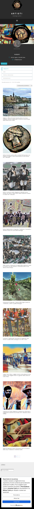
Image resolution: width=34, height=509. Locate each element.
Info (4, 72)
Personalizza (16, 495)
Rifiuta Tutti (16, 498)
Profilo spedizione (8, 75)
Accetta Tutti (16, 501)
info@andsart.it (18, 59)
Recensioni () (6, 78)
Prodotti (6, 68)
